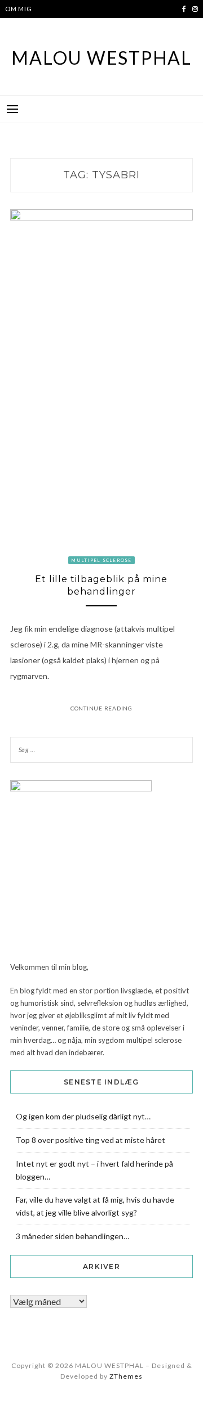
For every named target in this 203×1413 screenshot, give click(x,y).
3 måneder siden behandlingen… (72, 1236)
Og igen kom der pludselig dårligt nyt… (83, 1116)
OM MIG (18, 8)
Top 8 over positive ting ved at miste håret (90, 1140)
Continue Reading (101, 708)
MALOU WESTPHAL (101, 58)
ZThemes (126, 1376)
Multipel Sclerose (101, 560)
